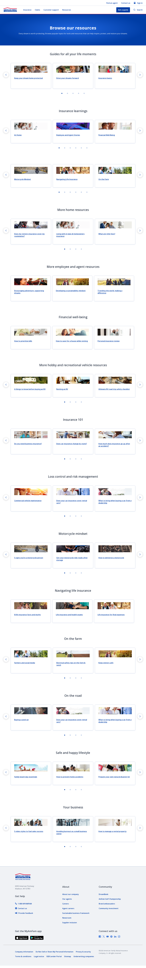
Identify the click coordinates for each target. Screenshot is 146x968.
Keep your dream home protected (28, 78)
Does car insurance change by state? (71, 444)
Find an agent (112, 3)
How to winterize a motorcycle (111, 558)
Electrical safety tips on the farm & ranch (70, 664)
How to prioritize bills (23, 341)
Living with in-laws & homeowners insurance (70, 235)
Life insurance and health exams (69, 614)
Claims (37, 10)
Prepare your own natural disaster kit (114, 777)
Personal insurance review (108, 341)
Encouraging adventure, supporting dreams (29, 291)
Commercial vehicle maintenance (27, 500)
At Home (18, 135)
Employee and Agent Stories (68, 135)
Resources (66, 10)
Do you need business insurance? (28, 444)
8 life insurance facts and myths (27, 614)
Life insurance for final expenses (111, 614)
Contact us (125, 3)
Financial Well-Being (106, 135)
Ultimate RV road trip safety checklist (114, 389)
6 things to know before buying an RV (30, 389)
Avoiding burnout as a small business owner (71, 832)
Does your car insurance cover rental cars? (71, 501)
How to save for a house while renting (72, 341)
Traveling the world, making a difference (110, 291)
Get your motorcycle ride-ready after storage (72, 559)
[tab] (61, 93)
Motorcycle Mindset (22, 179)
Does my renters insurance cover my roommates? (29, 235)
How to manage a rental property (112, 831)
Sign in (140, 3)
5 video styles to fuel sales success (28, 831)
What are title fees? (106, 234)
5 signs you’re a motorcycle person (28, 558)
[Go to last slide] (6, 74)
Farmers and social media (24, 663)
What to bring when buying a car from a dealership (114, 501)
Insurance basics (105, 78)
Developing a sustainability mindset (71, 290)
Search (140, 10)
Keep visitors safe (105, 663)
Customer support (51, 10)
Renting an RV (62, 389)
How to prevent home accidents (69, 777)
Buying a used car (21, 719)
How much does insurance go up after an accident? (114, 445)
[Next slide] (140, 74)
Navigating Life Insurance (66, 179)
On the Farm (103, 179)
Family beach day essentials (25, 777)
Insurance (27, 10)
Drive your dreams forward (67, 78)
